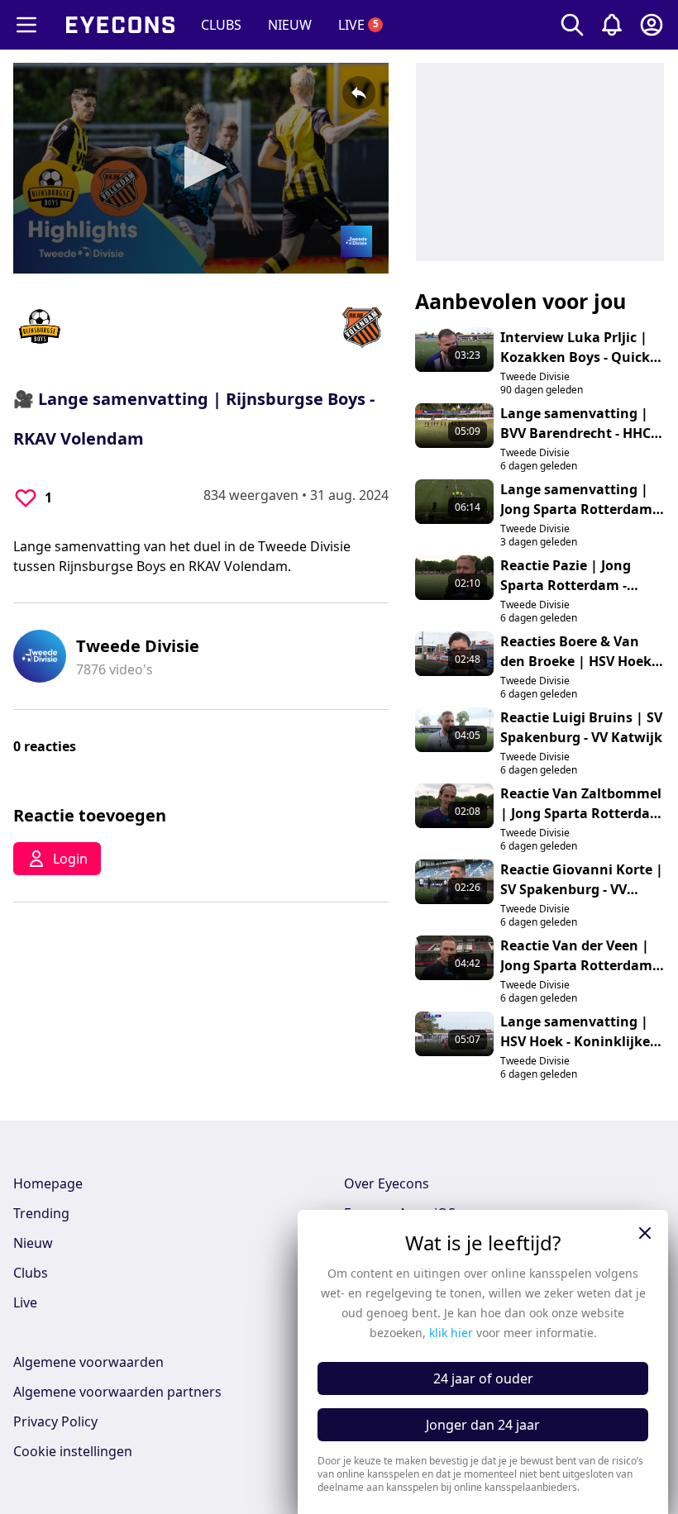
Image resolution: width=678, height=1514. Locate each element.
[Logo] (356, 241)
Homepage (48, 1183)
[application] (201, 168)
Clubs (30, 1273)
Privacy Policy (55, 1421)
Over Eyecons (386, 1183)
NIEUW (290, 25)
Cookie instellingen (72, 1451)
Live (25, 1302)
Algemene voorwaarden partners (117, 1392)
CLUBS (221, 25)
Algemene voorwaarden (88, 1362)
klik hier (451, 1332)
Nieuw (33, 1243)
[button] (200, 167)
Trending (41, 1213)
